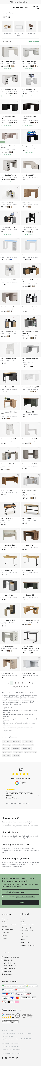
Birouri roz (16, 755)
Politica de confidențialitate (11, 1046)
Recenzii (4, 935)
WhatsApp (8, 974)
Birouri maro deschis (30, 752)
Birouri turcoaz (26, 748)
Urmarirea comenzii (27, 925)
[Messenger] (14, 1058)
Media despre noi (7, 930)
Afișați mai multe (7, 730)
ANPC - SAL (24, 937)
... (25, 683)
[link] (8, 683)
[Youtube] (10, 1058)
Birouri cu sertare (27, 741)
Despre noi (5, 919)
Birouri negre (18, 752)
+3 (16, 123)
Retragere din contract (28, 945)
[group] (20, 793)
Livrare (22, 919)
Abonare (20, 902)
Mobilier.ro (5, 13)
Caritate (4, 922)
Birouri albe (6, 748)
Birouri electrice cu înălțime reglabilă (23, 745)
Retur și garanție (26, 928)
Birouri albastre (7, 752)
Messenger (8, 971)
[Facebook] (3, 1058)
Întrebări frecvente (26, 931)
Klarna (22, 939)
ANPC (22, 934)
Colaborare (5, 933)
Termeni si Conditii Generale (11, 1050)
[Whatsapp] (17, 1058)
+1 (14, 66)
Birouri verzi (16, 748)
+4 (14, 179)
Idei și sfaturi (24, 942)
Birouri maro (6, 755)
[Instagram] (7, 1058)
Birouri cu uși (6, 745)
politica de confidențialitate (25, 897)
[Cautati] (34, 7)
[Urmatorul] (32, 683)
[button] (20, 2)
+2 (16, 93)
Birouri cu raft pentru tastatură (11, 741)
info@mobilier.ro (9, 968)
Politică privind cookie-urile (11, 1053)
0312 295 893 (8, 960)
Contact (4, 938)
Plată (22, 922)
